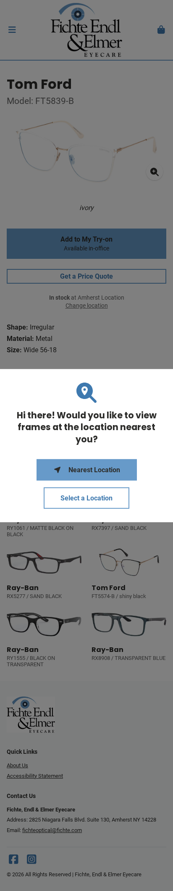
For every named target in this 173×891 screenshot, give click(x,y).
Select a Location (86, 498)
